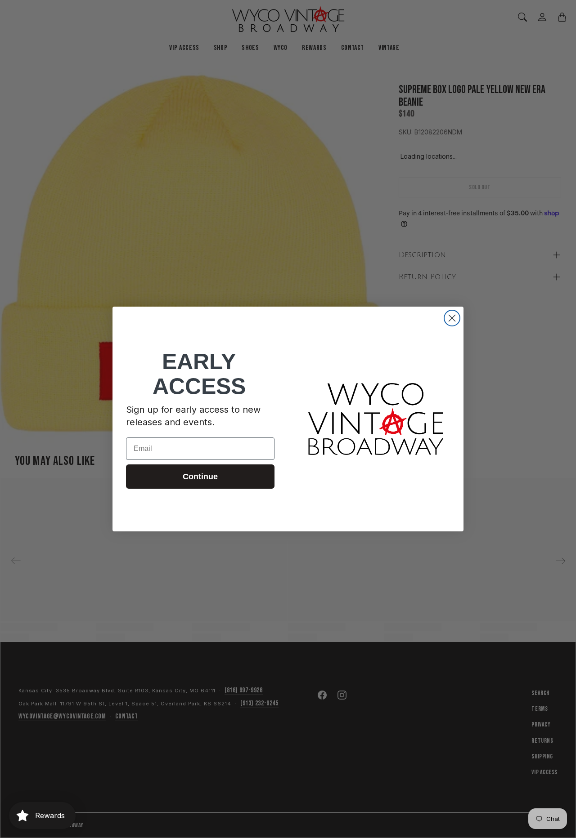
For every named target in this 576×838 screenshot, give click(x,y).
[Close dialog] (452, 318)
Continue (200, 476)
